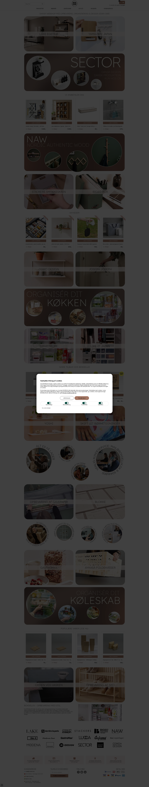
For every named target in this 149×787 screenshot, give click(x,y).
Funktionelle (84, 404)
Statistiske (100, 404)
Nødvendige (49, 404)
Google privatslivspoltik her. (69, 393)
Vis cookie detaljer (46, 408)
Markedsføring (66, 404)
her (54, 391)
